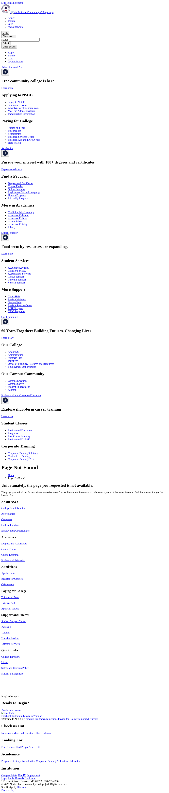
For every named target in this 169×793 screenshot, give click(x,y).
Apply (11, 18)
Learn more (7, 88)
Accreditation (15, 221)
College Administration (13, 508)
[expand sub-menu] (5, 72)
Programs (13, 433)
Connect (18, 710)
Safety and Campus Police (15, 668)
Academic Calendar (18, 215)
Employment (33, 775)
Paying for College (68, 719)
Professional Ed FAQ (19, 439)
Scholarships (14, 133)
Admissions (51, 719)
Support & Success (88, 719)
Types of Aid (8, 603)
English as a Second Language (24, 192)
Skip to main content (12, 2)
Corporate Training (46, 761)
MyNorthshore (15, 61)
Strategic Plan (15, 357)
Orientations (7, 584)
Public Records (16, 778)
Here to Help (14, 142)
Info (11, 710)
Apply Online (8, 573)
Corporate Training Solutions (23, 453)
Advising (6, 627)
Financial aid (14, 130)
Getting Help (14, 302)
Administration (15, 354)
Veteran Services (16, 282)
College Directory (10, 656)
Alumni (12, 389)
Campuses (6, 519)
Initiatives (13, 360)
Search (4, 39)
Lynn (48, 733)
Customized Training (19, 456)
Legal (4, 778)
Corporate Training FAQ (21, 459)
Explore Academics (11, 169)
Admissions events (17, 105)
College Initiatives (10, 525)
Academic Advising (18, 267)
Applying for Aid (10, 608)
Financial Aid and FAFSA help (24, 139)
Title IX (22, 775)
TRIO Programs (16, 311)
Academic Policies (17, 218)
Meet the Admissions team (21, 111)
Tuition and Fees (16, 127)
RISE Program (15, 308)
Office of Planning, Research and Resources (31, 363)
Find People (22, 747)
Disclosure (29, 778)
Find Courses (8, 747)
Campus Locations (17, 380)
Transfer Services (17, 270)
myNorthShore (15, 26)
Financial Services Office (21, 136)
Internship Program (18, 198)
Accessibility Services (19, 273)
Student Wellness (17, 299)
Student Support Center (20, 305)
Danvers (40, 733)
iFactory (21, 787)
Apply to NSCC (16, 102)
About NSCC (15, 351)
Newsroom (7, 733)
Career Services (16, 276)
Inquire (11, 21)
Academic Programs (34, 719)
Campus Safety (16, 383)
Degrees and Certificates (20, 183)
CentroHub (14, 296)
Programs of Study (11, 761)
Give (10, 24)
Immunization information (21, 114)
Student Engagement (19, 386)
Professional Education (20, 430)
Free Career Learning (19, 436)
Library (12, 227)
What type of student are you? (23, 108)
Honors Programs (17, 195)
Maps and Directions (24, 733)
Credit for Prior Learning (21, 212)
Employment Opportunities (22, 366)
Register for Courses (12, 578)
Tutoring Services (17, 279)
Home (11, 475)
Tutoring (5, 632)
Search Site (35, 747)
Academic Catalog (17, 224)
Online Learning (16, 189)
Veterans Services (10, 643)
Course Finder (15, 186)
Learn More (7, 337)
